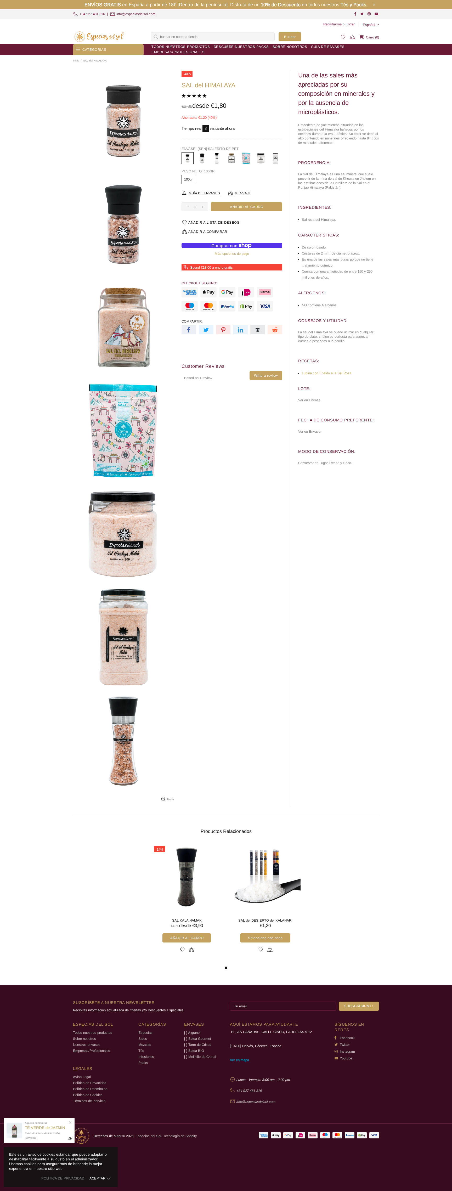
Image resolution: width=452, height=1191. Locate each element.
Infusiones (146, 1057)
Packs (143, 1063)
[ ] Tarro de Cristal (197, 1045)
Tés (141, 1051)
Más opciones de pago (232, 254)
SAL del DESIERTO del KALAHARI (265, 920)
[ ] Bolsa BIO (194, 1051)
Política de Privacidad (89, 1083)
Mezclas (144, 1045)
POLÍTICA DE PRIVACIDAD (62, 1178)
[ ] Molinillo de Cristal (200, 1057)
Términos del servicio (89, 1101)
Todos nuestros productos (92, 1033)
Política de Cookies (88, 1095)
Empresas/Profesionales (91, 1051)
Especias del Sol (99, 37)
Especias (145, 1033)
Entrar (350, 24)
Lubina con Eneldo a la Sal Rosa (326, 373)
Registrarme (332, 24)
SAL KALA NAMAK (187, 920)
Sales (142, 1039)
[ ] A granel (192, 1033)
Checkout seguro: (199, 283)
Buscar (290, 37)
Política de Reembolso (90, 1089)
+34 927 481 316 (92, 14)
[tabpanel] (187, 904)
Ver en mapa (239, 1060)
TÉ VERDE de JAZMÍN (45, 1127)
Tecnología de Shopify (180, 1136)
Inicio (76, 60)
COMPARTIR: (192, 321)
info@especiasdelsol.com (135, 14)
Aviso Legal (82, 1077)
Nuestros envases (86, 1045)
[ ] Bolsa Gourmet (197, 1039)
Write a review (266, 375)
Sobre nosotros (84, 1039)
